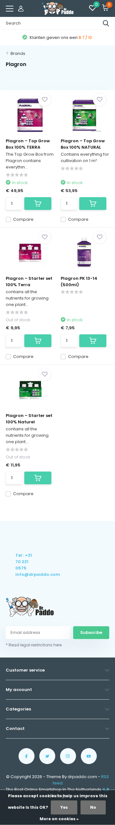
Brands (18, 53)
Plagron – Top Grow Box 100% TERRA (28, 144)
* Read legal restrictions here (34, 645)
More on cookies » (59, 818)
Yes (64, 807)
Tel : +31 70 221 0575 (23, 561)
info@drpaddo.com (24, 574)
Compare (23, 219)
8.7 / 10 (85, 37)
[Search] (106, 23)
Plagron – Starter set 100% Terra (29, 281)
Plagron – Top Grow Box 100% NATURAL (83, 144)
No (93, 807)
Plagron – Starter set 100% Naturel (29, 418)
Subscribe (91, 632)
